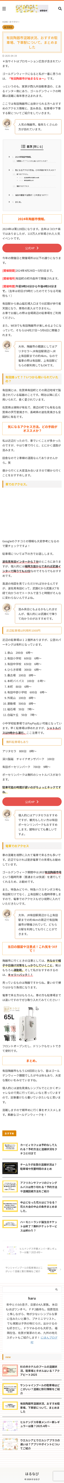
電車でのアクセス (21, 186)
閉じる (38, 146)
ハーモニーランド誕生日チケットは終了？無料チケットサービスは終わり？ (38, 1226)
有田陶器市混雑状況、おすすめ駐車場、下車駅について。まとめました (40, 1407)
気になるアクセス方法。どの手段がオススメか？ (34, 170)
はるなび (32, 1473)
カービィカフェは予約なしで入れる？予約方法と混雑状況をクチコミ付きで (38, 1149)
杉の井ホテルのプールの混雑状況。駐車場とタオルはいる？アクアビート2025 (40, 1371)
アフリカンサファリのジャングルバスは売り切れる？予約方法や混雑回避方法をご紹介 (38, 1187)
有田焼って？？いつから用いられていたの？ (30, 161)
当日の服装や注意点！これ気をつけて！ (30, 195)
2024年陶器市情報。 (22, 156)
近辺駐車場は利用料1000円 (29, 177)
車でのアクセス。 (21, 174)
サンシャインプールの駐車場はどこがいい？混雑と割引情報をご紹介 (40, 1389)
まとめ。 (17, 202)
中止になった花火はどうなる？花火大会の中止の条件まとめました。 (38, 1206)
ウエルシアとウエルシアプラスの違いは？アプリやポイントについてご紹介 (40, 1444)
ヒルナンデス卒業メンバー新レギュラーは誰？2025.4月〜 (40, 1424)
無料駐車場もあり (26, 180)
